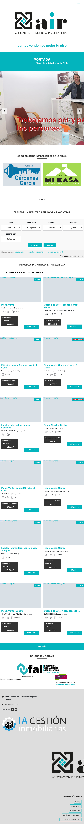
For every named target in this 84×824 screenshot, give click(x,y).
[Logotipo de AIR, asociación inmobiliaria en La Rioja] (39, 25)
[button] (11, 228)
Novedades (19, 252)
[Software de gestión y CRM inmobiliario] (34, 723)
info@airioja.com (11, 704)
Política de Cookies (71, 815)
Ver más (42, 646)
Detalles (31, 327)
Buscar (50, 245)
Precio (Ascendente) (55, 252)
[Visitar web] (22, 174)
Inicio (77, 802)
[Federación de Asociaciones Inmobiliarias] (29, 669)
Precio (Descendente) (35, 252)
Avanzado (35, 245)
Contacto (75, 806)
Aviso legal (75, 811)
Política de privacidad (70, 820)
